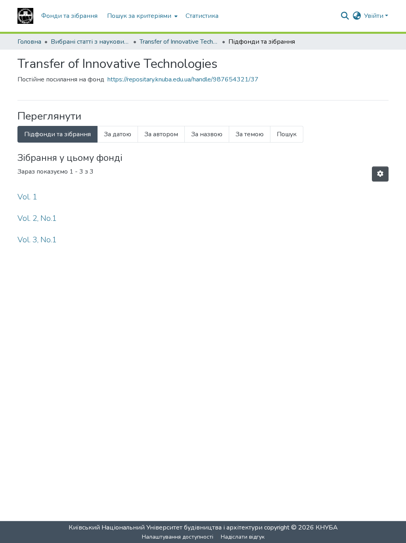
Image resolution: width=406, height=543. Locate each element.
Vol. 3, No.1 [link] (37, 239)
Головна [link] (29, 41)
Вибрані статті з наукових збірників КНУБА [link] (90, 41)
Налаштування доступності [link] (177, 537)
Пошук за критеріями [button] (139, 16)
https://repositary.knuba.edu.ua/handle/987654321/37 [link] (183, 79)
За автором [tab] (161, 134)
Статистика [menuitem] (202, 16)
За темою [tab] (250, 134)
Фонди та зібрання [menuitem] (69, 16)
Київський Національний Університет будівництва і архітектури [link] (165, 527)
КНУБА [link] (327, 527)
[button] (25, 16)
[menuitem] (141, 16)
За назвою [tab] (206, 134)
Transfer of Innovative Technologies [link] (179, 41)
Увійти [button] (374, 16)
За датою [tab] (117, 134)
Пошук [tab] (287, 134)
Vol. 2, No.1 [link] (37, 218)
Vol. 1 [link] (27, 196)
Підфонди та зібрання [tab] (57, 134)
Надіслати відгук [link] (242, 537)
